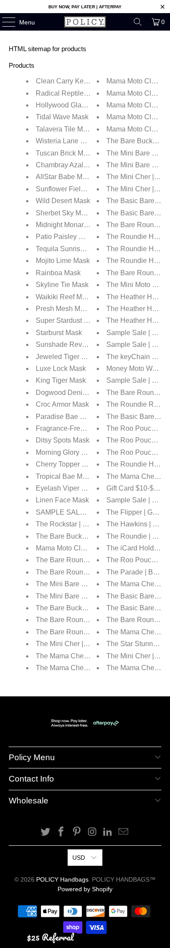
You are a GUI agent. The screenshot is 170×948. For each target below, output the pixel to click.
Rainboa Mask (58, 273)
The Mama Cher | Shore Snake (84, 667)
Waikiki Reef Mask (64, 297)
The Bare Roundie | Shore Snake (87, 619)
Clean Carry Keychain (70, 81)
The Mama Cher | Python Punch (85, 656)
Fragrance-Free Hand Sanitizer (84, 428)
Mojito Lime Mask (63, 260)
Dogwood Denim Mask (71, 392)
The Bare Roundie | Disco (76, 572)
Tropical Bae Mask (64, 476)
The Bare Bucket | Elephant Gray (86, 536)
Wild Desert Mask (63, 200)
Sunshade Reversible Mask (78, 344)
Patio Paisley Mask (65, 236)
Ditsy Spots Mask (62, 440)
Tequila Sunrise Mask (69, 249)
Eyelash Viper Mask (67, 488)
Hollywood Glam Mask (70, 105)
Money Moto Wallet (135, 368)
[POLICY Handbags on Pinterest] (76, 832)
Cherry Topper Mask (67, 464)
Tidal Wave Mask (62, 117)
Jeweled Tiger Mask (67, 356)
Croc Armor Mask (62, 404)
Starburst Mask (59, 332)
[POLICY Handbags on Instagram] (92, 832)
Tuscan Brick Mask (65, 153)
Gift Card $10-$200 (135, 488)
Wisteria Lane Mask (66, 141)
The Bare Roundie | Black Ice (81, 560)
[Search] (137, 22)
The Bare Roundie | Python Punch (89, 632)
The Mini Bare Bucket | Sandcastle (89, 596)
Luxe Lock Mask (61, 368)
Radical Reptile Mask (69, 93)
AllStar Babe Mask (64, 176)
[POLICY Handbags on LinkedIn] (108, 832)
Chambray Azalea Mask (72, 165)
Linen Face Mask (62, 500)
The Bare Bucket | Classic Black (85, 608)
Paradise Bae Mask (66, 416)
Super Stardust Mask (68, 320)
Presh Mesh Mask (63, 308)
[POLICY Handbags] (85, 22)
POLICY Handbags (62, 879)
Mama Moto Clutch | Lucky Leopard (90, 548)
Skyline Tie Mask (62, 284)
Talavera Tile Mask (65, 129)
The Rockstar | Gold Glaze (76, 524)
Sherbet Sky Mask (64, 213)
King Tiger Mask (61, 380)
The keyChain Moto (136, 356)
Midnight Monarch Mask (72, 224)
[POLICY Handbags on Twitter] (45, 832)
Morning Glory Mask (67, 452)
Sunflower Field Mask (69, 189)
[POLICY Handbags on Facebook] (61, 832)
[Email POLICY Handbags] (123, 832)
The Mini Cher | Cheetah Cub (81, 643)
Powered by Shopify (85, 889)
